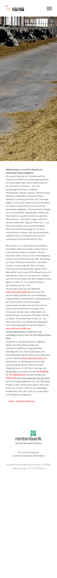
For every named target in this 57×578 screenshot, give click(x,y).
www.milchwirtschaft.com (18, 292)
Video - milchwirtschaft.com (20, 401)
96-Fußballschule (17, 375)
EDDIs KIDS (11, 378)
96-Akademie (42, 371)
